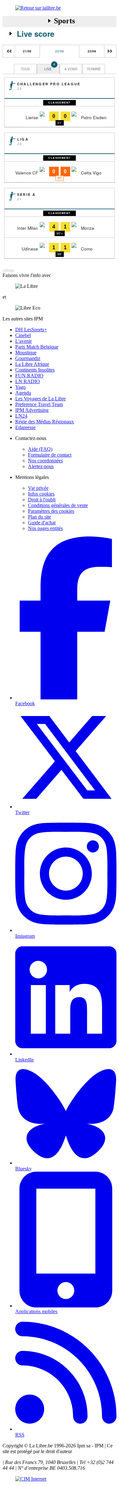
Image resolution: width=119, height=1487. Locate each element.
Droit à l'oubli (42, 499)
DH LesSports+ (31, 329)
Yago (20, 387)
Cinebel (23, 335)
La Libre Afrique (32, 364)
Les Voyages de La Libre (40, 398)
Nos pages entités (45, 528)
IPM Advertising (32, 410)
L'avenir (23, 341)
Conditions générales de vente (58, 505)
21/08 (27, 51)
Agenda (23, 393)
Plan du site (39, 517)
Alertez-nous (41, 466)
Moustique (25, 352)
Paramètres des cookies (51, 511)
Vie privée (38, 488)
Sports (64, 21)
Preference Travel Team (39, 404)
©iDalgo (9, 270)
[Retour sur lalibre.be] (59, 8)
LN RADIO (27, 381)
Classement (59, 102)
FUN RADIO (29, 375)
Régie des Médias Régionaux (44, 421)
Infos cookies (41, 494)
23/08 (92, 51)
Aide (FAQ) (40, 449)
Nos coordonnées (45, 460)
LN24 (21, 416)
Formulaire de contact (49, 455)
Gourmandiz (27, 358)
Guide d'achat (42, 522)
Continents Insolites (35, 370)
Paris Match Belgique (36, 347)
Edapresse (25, 427)
